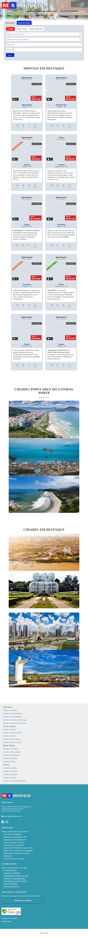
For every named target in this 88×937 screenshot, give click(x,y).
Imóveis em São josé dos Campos (14, 720)
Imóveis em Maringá (10, 774)
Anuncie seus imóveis (23, 900)
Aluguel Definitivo (69, 11)
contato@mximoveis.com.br (13, 816)
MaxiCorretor (7, 827)
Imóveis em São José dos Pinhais (14, 781)
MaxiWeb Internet (9, 863)
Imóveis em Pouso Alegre (12, 752)
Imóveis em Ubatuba (10, 710)
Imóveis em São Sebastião (12, 717)
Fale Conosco (6, 921)
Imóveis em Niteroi (9, 736)
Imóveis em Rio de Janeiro (12, 742)
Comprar (30, 11)
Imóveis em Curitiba (10, 768)
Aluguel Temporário (47, 11)
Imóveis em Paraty (9, 729)
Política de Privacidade (9, 918)
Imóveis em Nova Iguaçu (11, 739)
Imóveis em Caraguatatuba (12, 713)
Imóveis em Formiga (10, 749)
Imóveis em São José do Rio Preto (15, 723)
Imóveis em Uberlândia (11, 755)
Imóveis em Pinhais (9, 777)
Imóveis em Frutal (9, 761)
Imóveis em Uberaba (10, 758)
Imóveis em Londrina (10, 771)
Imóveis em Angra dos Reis (12, 733)
